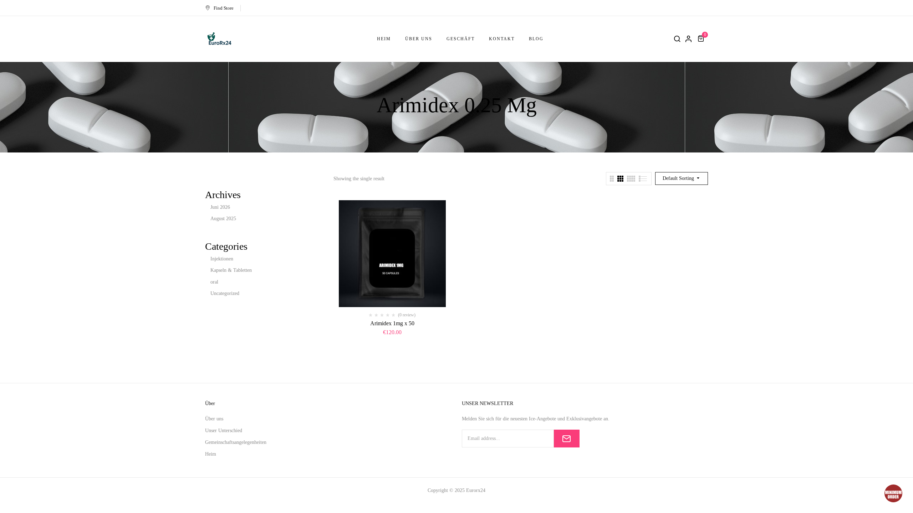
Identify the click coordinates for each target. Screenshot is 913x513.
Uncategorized (224, 293)
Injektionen (221, 258)
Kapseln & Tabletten (231, 270)
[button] (702, 38)
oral (214, 282)
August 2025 (223, 218)
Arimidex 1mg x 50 (392, 323)
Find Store (224, 8)
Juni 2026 (220, 207)
